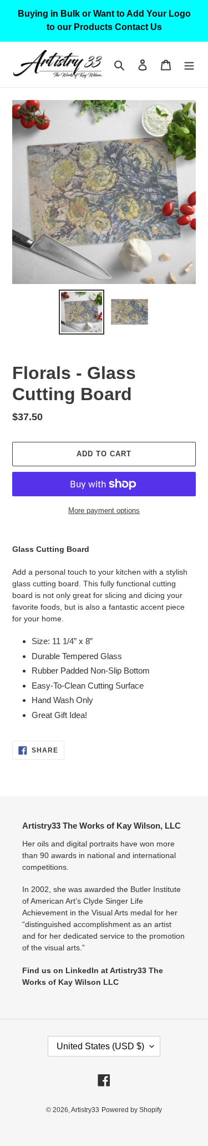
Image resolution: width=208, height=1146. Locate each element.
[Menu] (189, 65)
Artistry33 (85, 1110)
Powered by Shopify (132, 1110)
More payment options (104, 510)
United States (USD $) (100, 1046)
